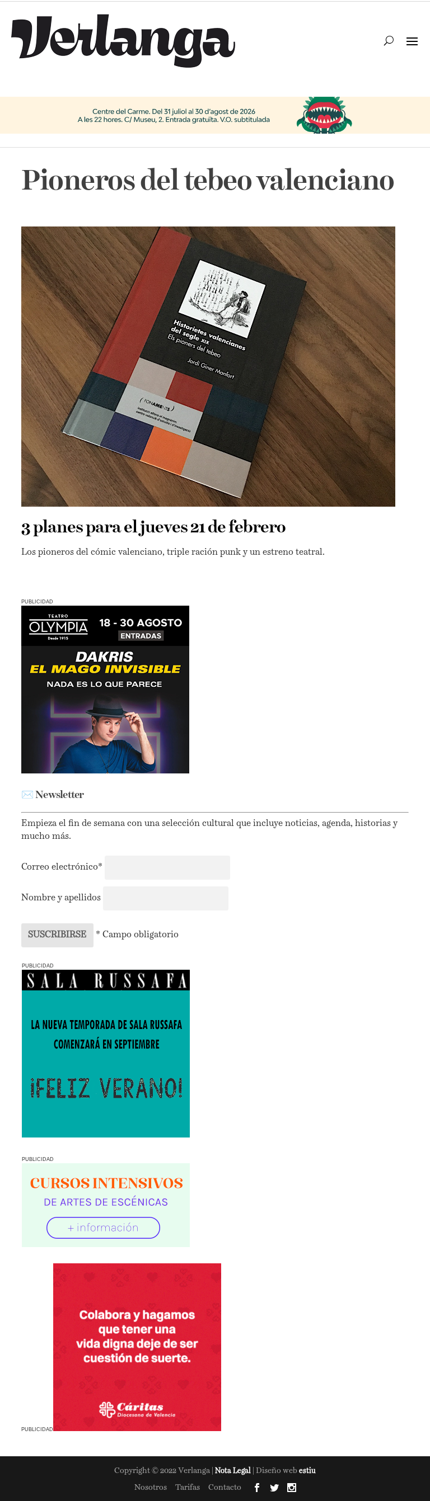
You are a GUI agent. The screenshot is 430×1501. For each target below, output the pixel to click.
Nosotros (150, 1487)
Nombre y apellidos (61, 898)
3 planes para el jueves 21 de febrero (153, 528)
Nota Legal (234, 1471)
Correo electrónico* (63, 867)
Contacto (224, 1487)
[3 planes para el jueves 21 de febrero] (208, 366)
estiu (307, 1471)
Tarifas (187, 1487)
